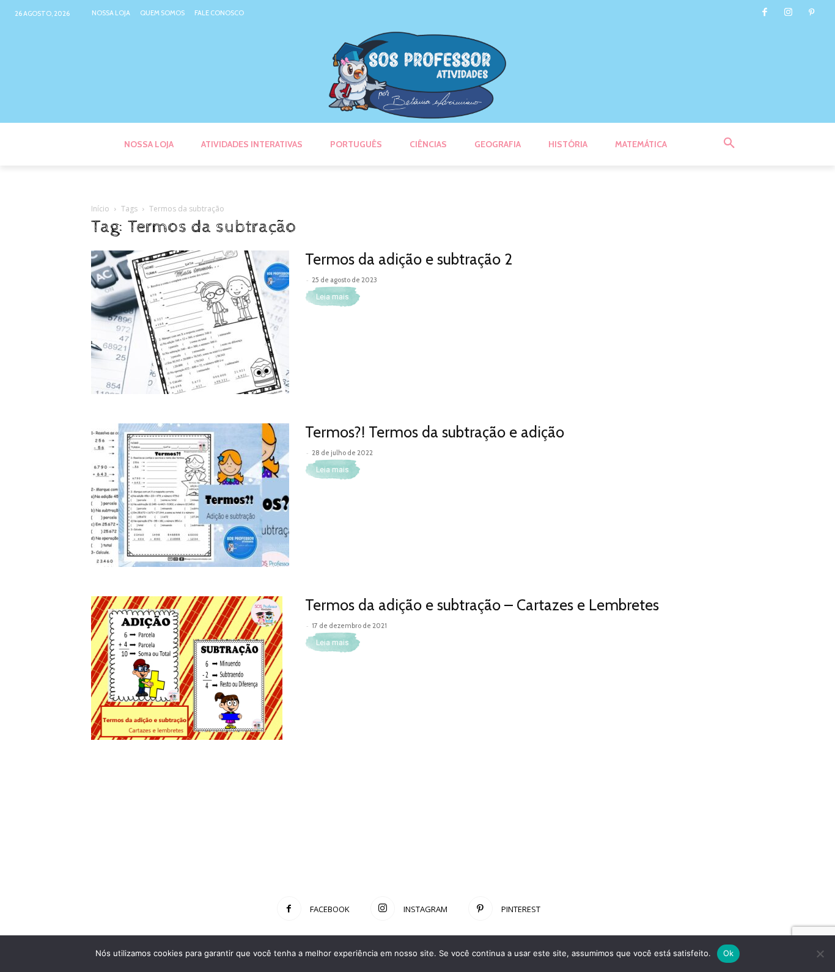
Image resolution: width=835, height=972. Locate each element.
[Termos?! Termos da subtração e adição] (190, 495)
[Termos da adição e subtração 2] (190, 322)
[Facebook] (764, 13)
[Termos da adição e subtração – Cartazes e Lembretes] (186, 668)
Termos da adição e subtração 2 (408, 259)
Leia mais (332, 297)
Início (100, 208)
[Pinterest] (811, 13)
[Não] (820, 954)
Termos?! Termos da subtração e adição (434, 432)
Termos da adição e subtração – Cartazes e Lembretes (482, 605)
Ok (728, 953)
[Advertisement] (417, 843)
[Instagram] (788, 13)
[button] (729, 143)
